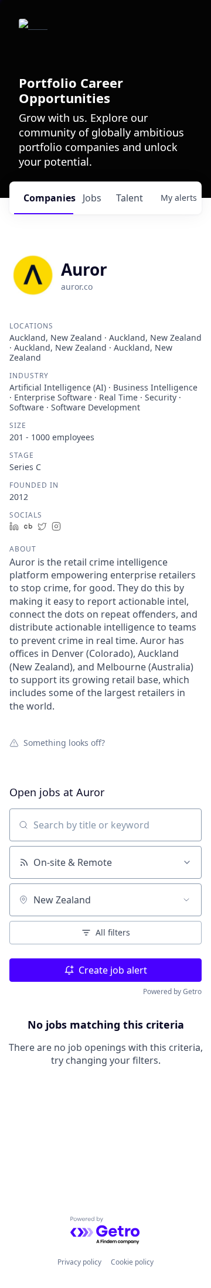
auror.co (77, 287)
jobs (92, 197)
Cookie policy (132, 1262)
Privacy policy (79, 1262)
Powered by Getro (172, 991)
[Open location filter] (186, 900)
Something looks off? (64, 742)
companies (48, 197)
